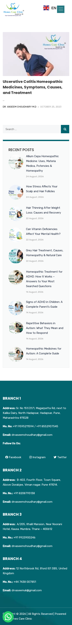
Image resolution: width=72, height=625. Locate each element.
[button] (60, 9)
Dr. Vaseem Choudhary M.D (19, 106)
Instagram (39, 457)
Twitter (61, 457)
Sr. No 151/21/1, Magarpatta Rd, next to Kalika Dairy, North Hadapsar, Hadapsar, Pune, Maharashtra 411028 (34, 412)
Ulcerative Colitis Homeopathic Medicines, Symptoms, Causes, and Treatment (33, 87)
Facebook (14, 457)
